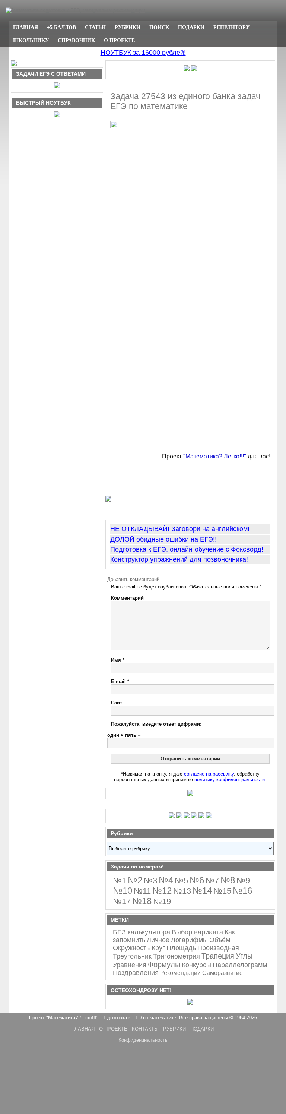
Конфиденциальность (143, 1040)
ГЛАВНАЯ (25, 27)
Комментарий (127, 598)
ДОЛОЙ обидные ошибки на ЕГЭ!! (163, 539)
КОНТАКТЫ (145, 1029)
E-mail (120, 681)
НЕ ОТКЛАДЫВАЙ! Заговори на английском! (180, 529)
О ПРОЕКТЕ (119, 40)
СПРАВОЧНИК (76, 40)
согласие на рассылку (209, 774)
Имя (117, 660)
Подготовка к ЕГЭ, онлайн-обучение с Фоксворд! (186, 549)
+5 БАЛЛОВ (61, 27)
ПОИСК (159, 27)
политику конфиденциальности (229, 779)
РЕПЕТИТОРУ (231, 27)
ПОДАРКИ (191, 27)
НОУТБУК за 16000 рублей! (143, 52)
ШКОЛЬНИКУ (31, 40)
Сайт (116, 703)
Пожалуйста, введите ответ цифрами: (156, 724)
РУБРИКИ (127, 27)
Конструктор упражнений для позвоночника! (179, 559)
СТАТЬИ (95, 27)
